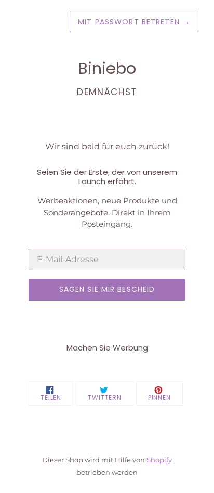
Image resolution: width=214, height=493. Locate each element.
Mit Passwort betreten (134, 22)
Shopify (159, 460)
